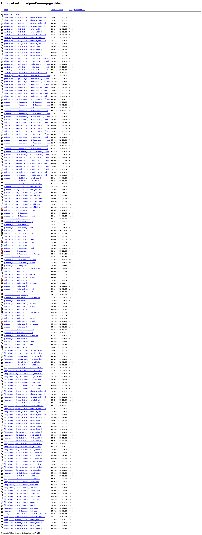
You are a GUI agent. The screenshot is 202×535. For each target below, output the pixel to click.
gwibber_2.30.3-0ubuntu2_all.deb (18, 228)
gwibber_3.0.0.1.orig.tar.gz (16, 251)
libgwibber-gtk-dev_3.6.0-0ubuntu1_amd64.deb (24, 420)
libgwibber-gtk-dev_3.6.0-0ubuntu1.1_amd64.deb (25, 414)
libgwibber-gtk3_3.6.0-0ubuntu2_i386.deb (22, 470)
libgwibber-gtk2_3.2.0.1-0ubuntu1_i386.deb (23, 435)
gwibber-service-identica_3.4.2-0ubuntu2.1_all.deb (27, 140)
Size (70, 10)
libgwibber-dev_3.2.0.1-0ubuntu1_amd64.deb (23, 350)
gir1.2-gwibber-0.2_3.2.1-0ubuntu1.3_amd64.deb (25, 23)
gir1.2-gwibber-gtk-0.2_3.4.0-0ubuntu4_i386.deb (25, 73)
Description (79, 10)
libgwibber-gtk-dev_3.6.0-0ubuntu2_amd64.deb (24, 426)
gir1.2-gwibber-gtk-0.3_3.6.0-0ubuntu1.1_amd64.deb (27, 81)
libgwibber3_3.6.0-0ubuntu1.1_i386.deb (21, 499)
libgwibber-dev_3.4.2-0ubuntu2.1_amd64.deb (23, 368)
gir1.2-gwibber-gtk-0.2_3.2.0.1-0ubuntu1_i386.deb (26, 61)
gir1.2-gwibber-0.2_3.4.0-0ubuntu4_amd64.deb (24, 29)
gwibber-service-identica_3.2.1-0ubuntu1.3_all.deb (27, 134)
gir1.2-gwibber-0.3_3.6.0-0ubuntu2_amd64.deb (24, 52)
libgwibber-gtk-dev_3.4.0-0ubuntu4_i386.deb (23, 406)
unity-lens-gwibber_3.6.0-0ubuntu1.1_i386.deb (24, 517)
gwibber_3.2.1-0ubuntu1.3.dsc (17, 271)
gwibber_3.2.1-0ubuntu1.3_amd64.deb (20, 274)
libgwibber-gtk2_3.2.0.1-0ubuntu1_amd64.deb (23, 432)
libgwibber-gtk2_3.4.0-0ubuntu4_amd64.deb (23, 444)
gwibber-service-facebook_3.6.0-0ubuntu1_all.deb (26, 119)
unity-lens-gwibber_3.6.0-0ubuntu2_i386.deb (23, 528)
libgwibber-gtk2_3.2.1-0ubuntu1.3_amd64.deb (23, 438)
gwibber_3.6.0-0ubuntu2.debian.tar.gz (21, 336)
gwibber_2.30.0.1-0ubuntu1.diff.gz (19, 210)
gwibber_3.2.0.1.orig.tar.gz (16, 266)
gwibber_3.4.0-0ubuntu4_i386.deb (18, 292)
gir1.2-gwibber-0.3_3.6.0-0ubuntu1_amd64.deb (24, 46)
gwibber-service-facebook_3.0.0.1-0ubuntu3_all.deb (27, 102)
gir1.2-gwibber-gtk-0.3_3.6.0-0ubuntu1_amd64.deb (26, 87)
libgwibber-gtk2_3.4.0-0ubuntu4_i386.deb (22, 447)
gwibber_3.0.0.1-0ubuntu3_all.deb (19, 248)
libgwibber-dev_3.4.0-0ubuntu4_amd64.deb (22, 362)
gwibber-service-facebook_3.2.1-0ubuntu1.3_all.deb (27, 108)
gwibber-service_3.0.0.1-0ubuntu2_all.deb (23, 184)
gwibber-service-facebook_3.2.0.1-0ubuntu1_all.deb (27, 105)
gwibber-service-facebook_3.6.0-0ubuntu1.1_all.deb (27, 117)
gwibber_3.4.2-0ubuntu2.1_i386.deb (19, 306)
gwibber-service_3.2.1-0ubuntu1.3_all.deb (23, 192)
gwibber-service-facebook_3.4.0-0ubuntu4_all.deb (26, 111)
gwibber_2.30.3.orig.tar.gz (16, 230)
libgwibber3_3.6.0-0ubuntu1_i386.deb (20, 505)
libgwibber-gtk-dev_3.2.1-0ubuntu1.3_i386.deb (24, 400)
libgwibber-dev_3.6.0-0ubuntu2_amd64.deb (22, 385)
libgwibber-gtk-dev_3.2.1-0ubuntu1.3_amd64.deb (25, 397)
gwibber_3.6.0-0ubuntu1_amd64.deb (19, 330)
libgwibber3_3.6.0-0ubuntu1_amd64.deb (21, 502)
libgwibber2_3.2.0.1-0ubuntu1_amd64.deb (22, 473)
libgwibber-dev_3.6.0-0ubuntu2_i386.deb (22, 388)
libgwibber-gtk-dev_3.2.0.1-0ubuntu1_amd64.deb (25, 391)
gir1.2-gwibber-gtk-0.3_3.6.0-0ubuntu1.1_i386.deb (26, 84)
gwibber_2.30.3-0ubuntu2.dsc (16, 225)
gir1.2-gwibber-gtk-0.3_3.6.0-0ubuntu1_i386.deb (25, 90)
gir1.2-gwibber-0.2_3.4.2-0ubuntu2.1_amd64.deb (25, 35)
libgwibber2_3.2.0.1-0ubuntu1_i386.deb (21, 476)
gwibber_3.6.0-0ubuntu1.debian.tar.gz (21, 324)
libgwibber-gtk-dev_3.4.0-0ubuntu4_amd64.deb (24, 403)
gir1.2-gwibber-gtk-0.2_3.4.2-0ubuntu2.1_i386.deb (26, 79)
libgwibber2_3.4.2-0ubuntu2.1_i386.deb (21, 493)
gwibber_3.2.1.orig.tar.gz (16, 280)
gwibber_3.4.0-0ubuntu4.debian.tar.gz (21, 283)
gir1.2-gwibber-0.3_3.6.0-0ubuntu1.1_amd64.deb (25, 41)
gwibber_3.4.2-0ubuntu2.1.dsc (17, 301)
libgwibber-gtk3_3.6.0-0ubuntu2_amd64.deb (23, 467)
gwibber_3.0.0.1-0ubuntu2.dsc (17, 236)
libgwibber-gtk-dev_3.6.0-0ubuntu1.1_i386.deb (24, 417)
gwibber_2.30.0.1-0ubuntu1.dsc (17, 213)
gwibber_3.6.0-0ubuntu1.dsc (16, 327)
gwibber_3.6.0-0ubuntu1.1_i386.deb (19, 321)
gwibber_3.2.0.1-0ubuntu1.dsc (17, 257)
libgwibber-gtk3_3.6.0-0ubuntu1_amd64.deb (23, 461)
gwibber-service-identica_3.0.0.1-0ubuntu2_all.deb (27, 125)
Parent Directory (11, 14)
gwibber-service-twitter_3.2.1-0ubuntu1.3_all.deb (26, 160)
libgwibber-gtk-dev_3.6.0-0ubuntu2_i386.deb (23, 429)
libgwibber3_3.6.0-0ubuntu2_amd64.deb (21, 508)
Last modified (57, 10)
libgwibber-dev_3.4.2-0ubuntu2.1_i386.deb (23, 371)
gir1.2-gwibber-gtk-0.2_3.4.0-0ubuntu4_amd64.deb (26, 70)
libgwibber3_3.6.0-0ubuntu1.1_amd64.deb (22, 496)
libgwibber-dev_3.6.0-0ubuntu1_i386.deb (22, 382)
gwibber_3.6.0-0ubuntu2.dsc (16, 339)
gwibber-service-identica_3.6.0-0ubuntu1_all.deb (26, 146)
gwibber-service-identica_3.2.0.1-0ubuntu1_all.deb (27, 131)
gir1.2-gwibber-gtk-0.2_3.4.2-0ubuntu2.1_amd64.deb (27, 76)
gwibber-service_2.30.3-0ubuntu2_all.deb (22, 181)
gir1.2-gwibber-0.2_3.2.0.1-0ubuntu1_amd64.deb (25, 17)
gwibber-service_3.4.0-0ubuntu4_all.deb (22, 195)
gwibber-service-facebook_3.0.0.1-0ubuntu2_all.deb (27, 99)
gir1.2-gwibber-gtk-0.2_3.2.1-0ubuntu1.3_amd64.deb (27, 64)
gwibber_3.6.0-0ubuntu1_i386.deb (18, 333)
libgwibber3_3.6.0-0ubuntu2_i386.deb (20, 511)
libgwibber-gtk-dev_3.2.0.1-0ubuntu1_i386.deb (24, 394)
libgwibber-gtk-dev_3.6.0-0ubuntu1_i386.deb (23, 423)
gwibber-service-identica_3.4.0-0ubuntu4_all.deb (26, 137)
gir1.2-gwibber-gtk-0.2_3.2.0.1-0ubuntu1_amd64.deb (27, 58)
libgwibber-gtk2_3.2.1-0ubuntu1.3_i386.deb (23, 441)
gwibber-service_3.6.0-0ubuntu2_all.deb (22, 207)
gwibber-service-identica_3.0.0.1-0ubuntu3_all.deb (27, 128)
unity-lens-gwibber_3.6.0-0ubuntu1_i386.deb (23, 523)
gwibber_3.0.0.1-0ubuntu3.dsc (17, 245)
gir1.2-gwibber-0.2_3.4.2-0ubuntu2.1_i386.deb (24, 38)
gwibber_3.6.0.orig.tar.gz (16, 347)
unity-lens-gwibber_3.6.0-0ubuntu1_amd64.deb (24, 520)
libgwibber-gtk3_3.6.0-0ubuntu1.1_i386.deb (23, 458)
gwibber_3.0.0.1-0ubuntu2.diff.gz (19, 233)
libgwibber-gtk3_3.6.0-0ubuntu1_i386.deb (22, 464)
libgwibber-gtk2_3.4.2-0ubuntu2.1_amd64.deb (23, 450)
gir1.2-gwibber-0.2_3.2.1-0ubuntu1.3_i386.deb (24, 26)
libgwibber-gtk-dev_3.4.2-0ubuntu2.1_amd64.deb (25, 409)
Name (6, 10)
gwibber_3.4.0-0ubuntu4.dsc (16, 286)
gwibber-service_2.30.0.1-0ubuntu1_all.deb (23, 178)
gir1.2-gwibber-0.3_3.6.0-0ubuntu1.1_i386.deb (24, 44)
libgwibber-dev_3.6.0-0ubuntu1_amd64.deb (22, 379)
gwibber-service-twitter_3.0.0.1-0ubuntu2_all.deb (26, 152)
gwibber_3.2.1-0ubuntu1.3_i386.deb (19, 277)
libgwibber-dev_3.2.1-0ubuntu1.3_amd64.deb (23, 356)
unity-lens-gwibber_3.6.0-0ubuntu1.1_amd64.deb (25, 514)
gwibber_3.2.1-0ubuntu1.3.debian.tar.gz (22, 268)
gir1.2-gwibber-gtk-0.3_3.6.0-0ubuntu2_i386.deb (25, 96)
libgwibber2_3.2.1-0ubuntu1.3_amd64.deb (22, 479)
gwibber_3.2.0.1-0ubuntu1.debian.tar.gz (22, 254)
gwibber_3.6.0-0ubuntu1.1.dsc (17, 315)
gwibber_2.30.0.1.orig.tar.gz (17, 219)
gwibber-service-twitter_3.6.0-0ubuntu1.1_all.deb (26, 169)
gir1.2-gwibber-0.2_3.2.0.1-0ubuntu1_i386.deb (24, 20)
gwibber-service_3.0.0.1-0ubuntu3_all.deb (23, 187)
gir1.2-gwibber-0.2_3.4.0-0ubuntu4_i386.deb (23, 32)
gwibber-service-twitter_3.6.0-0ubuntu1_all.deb (25, 172)
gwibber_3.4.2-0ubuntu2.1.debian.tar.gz (22, 298)
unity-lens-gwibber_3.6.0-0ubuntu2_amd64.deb (24, 525)
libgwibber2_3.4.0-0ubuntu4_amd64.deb (21, 485)
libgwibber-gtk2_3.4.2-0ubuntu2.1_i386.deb (23, 452)
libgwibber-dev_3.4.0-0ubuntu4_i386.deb (22, 365)
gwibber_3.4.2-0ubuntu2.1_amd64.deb (20, 303)
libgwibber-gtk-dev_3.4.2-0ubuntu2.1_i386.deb (24, 412)
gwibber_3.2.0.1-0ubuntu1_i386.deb (19, 263)
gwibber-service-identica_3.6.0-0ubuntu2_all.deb (26, 149)
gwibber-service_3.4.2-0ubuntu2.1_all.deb (23, 198)
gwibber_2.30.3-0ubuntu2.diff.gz (18, 222)
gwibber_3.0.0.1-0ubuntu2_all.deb (19, 239)
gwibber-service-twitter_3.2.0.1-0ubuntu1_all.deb (26, 157)
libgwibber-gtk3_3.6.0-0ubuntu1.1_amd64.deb (23, 455)
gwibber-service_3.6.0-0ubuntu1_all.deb (22, 204)
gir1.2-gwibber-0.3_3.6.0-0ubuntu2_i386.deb (23, 55)
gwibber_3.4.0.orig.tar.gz (16, 295)
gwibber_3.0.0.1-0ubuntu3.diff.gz (19, 242)
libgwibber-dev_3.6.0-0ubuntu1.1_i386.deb (23, 377)
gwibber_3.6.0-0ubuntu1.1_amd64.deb (20, 318)
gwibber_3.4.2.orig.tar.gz (16, 309)
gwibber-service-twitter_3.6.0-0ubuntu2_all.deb (25, 175)
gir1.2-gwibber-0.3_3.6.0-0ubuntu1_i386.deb (23, 49)
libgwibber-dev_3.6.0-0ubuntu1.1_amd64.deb (23, 374)
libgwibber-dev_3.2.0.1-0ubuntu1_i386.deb (23, 353)
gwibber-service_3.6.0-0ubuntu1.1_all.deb (23, 201)
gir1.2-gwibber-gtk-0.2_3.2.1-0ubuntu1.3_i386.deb (26, 67)
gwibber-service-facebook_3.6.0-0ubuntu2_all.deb (26, 122)
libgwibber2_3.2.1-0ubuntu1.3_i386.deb (21, 482)
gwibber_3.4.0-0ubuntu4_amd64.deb (19, 289)
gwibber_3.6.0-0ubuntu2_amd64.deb (19, 341)
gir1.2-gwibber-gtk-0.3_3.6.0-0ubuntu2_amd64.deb (26, 93)
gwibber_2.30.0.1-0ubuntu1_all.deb (19, 216)
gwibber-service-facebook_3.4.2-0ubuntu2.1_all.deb (27, 114)
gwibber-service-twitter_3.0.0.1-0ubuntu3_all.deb (26, 155)
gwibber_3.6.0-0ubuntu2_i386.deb (18, 344)
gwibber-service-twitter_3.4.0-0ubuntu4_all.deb (25, 163)
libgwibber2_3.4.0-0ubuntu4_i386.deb (20, 487)
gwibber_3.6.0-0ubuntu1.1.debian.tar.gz (22, 312)
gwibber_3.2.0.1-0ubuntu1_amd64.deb (20, 260)
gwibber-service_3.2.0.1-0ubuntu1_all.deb (23, 190)
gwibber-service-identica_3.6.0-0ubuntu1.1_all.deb (27, 143)
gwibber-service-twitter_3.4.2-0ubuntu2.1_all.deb (26, 166)
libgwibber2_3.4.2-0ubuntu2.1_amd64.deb (22, 490)
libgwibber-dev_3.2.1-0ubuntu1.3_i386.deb (23, 359)
